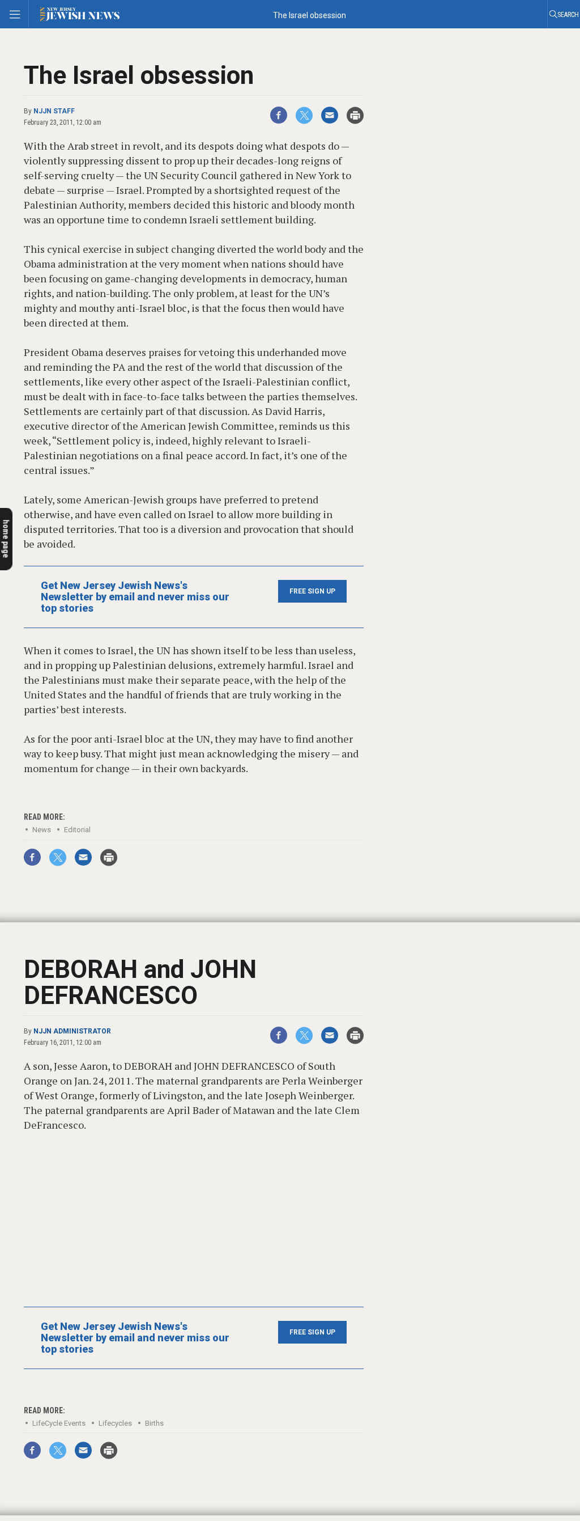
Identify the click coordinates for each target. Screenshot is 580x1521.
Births (154, 1423)
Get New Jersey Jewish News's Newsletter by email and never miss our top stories (135, 597)
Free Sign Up (312, 591)
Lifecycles (115, 1423)
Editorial (77, 829)
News (41, 829)
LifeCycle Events (59, 1423)
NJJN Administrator (72, 1031)
